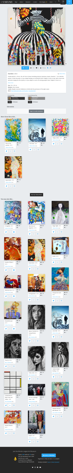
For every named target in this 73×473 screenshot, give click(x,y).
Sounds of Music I (9, 262)
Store (51, 2)
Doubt (30, 435)
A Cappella (7, 226)
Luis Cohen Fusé (56, 412)
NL (12, 401)
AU (12, 147)
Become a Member (49, 455)
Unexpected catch (56, 292)
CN (36, 401)
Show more (10, 82)
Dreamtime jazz (8, 321)
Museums (28, 2)
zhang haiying (32, 401)
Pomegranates (32, 293)
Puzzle (53, 256)
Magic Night (55, 226)
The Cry (7, 360)
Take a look (31, 373)
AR (61, 412)
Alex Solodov (8, 362)
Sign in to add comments (36, 111)
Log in (49, 462)
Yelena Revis (62, 73)
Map (16, 2)
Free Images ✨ (43, 2)
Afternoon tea (8, 290)
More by (36, 194)
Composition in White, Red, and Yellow (8, 397)
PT (12, 362)
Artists (21, 2)
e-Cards (35, 2)
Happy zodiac (56, 137)
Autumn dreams (9, 425)
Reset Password (55, 462)
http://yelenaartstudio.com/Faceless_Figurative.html (23, 91)
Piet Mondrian (8, 401)
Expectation (8, 180)
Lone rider (31, 143)
